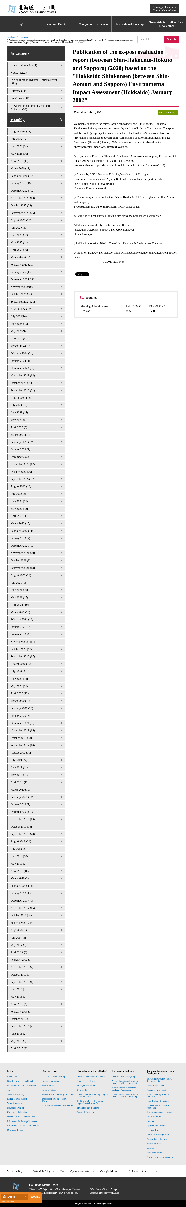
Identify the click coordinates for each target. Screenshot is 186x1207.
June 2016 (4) (18, 989)
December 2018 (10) (22, 811)
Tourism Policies (49, 1090)
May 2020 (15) (19, 686)
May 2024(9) (18, 331)
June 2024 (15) (19, 323)
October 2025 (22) (21, 205)
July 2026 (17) (19, 138)
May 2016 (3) (18, 996)
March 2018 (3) (20, 878)
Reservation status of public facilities (23, 1125)
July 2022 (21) (19, 493)
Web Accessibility (15, 1171)
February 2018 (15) (22, 885)
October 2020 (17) (21, 649)
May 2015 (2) (18, 1041)
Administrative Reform (157, 1139)
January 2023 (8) (20, 449)
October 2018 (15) (21, 826)
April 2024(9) (18, 338)
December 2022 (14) (22, 456)
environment (152, 1121)
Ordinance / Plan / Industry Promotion (158, 1106)
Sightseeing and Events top (53, 1076)
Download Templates (16, 1130)
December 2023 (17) (22, 368)
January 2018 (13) (21, 893)
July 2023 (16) (19, 405)
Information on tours (156, 1152)
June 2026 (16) (19, 146)
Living (19, 24)
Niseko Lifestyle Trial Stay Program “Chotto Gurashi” (92, 1095)
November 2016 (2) (22, 967)
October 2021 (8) (20, 560)
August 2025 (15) (21, 220)
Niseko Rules (48, 1085)
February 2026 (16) (22, 175)
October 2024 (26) (21, 294)
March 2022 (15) (20, 523)
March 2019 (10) (20, 789)
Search (171, 39)
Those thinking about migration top (92, 1076)
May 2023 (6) (18, 419)
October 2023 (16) (21, 382)
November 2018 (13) (23, 819)
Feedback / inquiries (137, 1171)
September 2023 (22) (23, 390)
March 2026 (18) (20, 168)
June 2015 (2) (18, 1033)
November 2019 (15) (23, 730)
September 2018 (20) (23, 834)
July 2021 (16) (19, 582)
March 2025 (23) (20, 257)
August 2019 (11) (21, 752)
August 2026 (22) (21, 131)
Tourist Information (50, 1081)
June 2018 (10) (19, 856)
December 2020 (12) (22, 634)
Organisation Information (158, 1101)
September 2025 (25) (23, 212)
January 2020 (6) (20, 715)
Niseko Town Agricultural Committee (158, 1095)
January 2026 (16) (21, 183)
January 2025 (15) (21, 272)
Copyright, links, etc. (109, 1171)
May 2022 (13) (19, 508)
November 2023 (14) (23, 375)
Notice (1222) (19, 72)
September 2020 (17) (23, 656)
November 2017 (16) (23, 908)
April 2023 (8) (19, 427)
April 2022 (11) (19, 515)
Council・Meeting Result (158, 1134)
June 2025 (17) (19, 235)
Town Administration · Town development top (159, 1080)
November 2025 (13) (23, 198)
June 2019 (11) (19, 767)
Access (159, 1171)
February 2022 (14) (22, 530)
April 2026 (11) (19, 161)
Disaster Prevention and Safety (20, 1081)
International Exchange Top (123, 1076)
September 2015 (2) (22, 1026)
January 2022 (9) (20, 538)
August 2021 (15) (21, 575)
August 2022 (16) (21, 486)
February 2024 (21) (22, 353)
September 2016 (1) (22, 982)
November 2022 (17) (23, 464)
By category (20, 53)
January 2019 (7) (20, 804)
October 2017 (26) (21, 915)
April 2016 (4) (19, 1004)
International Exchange (130, 24)
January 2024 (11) (21, 360)
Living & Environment (17, 1099)
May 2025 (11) (19, 242)
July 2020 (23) (19, 671)
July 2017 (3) (18, 937)
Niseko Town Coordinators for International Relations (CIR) (125, 1082)
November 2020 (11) (23, 641)
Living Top (12, 1076)
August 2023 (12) (21, 397)
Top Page (11, 37)
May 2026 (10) (19, 153)
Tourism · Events (55, 24)
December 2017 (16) (22, 900)
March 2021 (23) (20, 612)
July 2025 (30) (19, 227)
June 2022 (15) (19, 501)
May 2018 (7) (18, 863)
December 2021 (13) (22, 545)
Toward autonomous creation (159, 1112)
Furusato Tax (152, 1130)
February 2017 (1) (21, 959)
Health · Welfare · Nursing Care (21, 1116)
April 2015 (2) (19, 1048)
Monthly (17, 120)
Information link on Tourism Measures (54, 1100)
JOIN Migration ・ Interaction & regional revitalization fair (91, 1102)
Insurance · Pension (15, 1108)
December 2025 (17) (22, 190)
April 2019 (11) (19, 782)
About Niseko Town (86, 1081)
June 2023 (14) (19, 412)
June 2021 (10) (19, 589)
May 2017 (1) (18, 945)
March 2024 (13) (20, 345)
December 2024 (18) (22, 279)
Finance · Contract (155, 1143)
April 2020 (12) (20, 693)
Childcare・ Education (17, 1112)
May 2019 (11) (19, 774)
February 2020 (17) (22, 708)
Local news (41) (20, 98)
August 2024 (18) (21, 308)
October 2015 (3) (20, 1018)
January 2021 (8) (20, 626)
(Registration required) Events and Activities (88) (30, 107)
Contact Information (85, 1112)
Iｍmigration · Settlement (93, 24)
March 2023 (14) (20, 434)
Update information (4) (24, 65)
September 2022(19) (22, 479)
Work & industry (14, 1103)
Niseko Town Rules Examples (160, 1157)
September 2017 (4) (22, 922)
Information (25, 37)
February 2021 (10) (22, 619)
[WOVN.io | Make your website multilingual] (35, 1197)
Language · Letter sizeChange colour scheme (164, 9)
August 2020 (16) (21, 663)
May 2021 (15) (19, 597)
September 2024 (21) (23, 301)
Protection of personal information (75, 1171)
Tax (8, 1090)
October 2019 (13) (21, 737)
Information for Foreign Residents (22, 1121)
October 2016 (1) (20, 974)
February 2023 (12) (22, 442)
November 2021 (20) (23, 552)
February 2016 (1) (21, 1011)
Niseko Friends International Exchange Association (124, 1088)
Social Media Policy (41, 1171)
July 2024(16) (19, 316)
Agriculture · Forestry (156, 1125)
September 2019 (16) (23, 745)
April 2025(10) (19, 249)
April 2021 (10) (20, 604)
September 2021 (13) (23, 567)
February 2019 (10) (22, 797)
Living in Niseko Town (87, 1085)
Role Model (82, 1090)
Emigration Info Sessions (88, 1108)
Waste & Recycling (15, 1094)
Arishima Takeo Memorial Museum (57, 1105)
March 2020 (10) (20, 700)
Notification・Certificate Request (21, 1085)
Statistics (150, 1148)
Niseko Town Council (156, 1090)
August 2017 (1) (20, 930)
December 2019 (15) (22, 723)
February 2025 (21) (22, 264)
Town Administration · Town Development (167, 24)
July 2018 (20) (19, 848)
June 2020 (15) (19, 678)
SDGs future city (154, 1116)
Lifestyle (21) (18, 90)
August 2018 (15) (21, 841)
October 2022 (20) (21, 471)
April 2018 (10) (20, 871)
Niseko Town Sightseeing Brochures (58, 1094)
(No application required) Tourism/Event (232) (34, 81)
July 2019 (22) (19, 760)
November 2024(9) (22, 286)
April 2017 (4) (19, 952)
